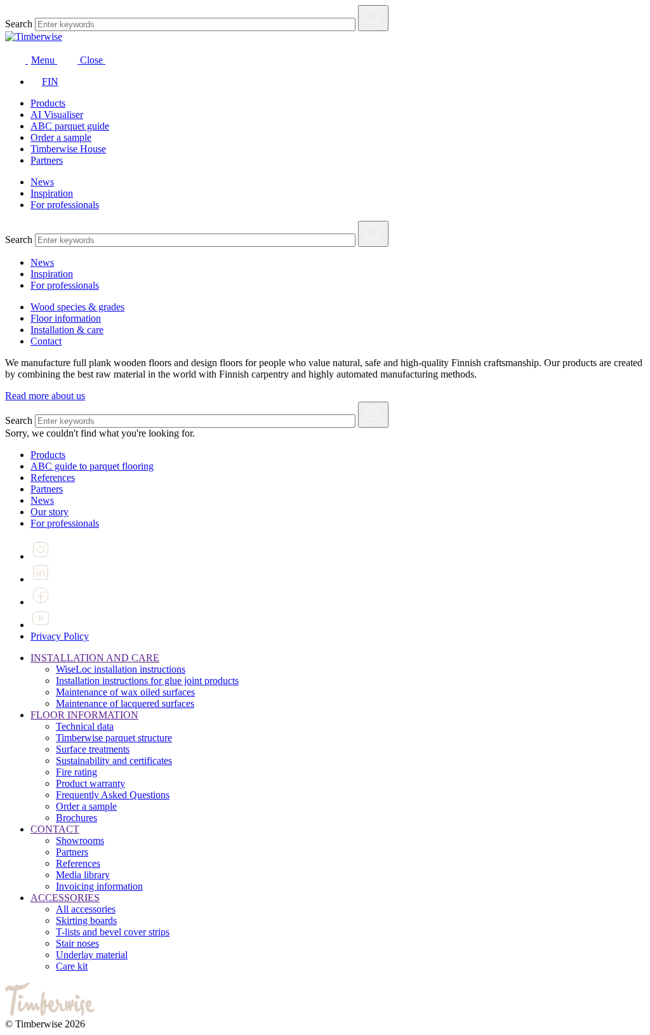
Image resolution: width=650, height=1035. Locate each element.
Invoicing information (99, 886)
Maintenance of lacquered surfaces (125, 703)
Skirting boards (86, 920)
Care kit (72, 966)
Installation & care (66, 329)
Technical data (85, 726)
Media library (83, 874)
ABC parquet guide (69, 126)
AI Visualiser (56, 114)
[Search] (373, 18)
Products (47, 103)
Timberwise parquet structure (114, 737)
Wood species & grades (77, 306)
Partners (46, 160)
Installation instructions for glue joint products (147, 680)
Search (18, 23)
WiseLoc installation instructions (120, 669)
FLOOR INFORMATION (84, 714)
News (42, 181)
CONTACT (54, 829)
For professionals (64, 204)
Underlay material (92, 954)
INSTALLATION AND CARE (94, 657)
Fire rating (76, 772)
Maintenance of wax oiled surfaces (125, 692)
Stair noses (77, 943)
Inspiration (51, 193)
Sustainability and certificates (114, 760)
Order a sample (60, 137)
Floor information (65, 318)
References (52, 477)
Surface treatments (92, 749)
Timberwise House (68, 148)
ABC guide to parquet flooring (92, 466)
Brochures (76, 817)
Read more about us (45, 395)
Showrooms (80, 840)
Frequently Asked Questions (112, 794)
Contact (46, 341)
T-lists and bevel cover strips (112, 931)
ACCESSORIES (65, 897)
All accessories (86, 909)
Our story (49, 511)
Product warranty (90, 783)
